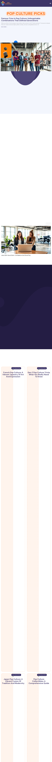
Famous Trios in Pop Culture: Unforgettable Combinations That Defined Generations (20, 19)
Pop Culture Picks (16, 368)
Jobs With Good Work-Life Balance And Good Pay (16, 255)
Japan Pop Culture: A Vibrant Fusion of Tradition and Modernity (13, 681)
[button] (50, 3)
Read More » (4, 26)
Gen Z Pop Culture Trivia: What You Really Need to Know (39, 374)
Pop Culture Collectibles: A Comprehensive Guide (39, 681)
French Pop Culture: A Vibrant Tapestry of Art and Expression (13, 374)
